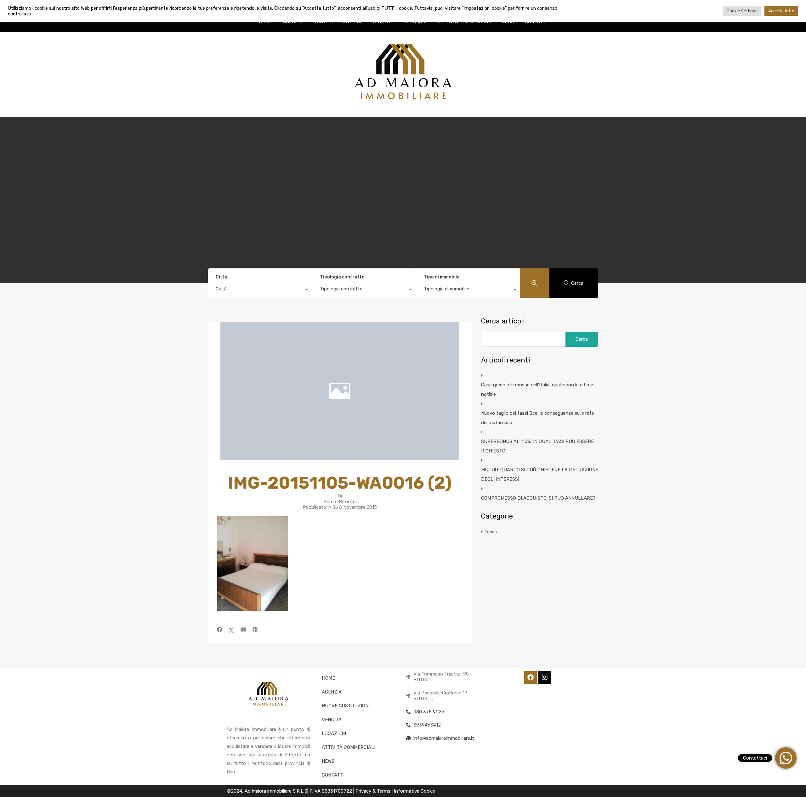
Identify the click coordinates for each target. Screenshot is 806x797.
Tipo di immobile (441, 277)
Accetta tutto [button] (781, 10)
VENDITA (382, 22)
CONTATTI (536, 22)
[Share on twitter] (231, 629)
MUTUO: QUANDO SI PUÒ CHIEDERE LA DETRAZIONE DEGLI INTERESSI (539, 474)
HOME (265, 22)
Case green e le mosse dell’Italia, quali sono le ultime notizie (537, 389)
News (491, 532)
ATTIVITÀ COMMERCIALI (464, 22)
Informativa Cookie (414, 791)
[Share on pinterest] (255, 629)
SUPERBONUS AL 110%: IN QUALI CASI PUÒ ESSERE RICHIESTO (537, 446)
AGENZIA (293, 22)
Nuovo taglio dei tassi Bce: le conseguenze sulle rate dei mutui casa (537, 417)
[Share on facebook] (219, 629)
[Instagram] (544, 677)
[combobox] (260, 290)
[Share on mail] (243, 629)
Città (221, 277)
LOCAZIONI (414, 22)
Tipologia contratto (342, 277)
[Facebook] (530, 677)
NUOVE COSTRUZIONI (337, 22)
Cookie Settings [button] (742, 10)
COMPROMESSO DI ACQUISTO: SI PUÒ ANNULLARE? (538, 498)
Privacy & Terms (373, 791)
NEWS (508, 22)
